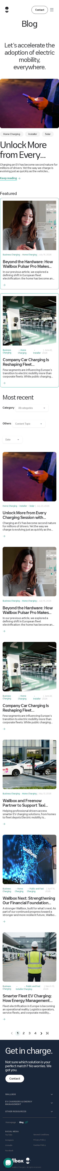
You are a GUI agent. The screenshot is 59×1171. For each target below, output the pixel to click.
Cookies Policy (39, 1145)
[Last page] (47, 1033)
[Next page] (41, 1033)
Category (8, 407)
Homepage (11, 1122)
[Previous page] (11, 1033)
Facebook (9, 1151)
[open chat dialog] (8, 1163)
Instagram (9, 1140)
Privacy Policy (39, 1140)
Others (7, 423)
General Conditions (41, 1135)
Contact (39, 10)
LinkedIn (8, 1145)
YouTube (8, 1135)
